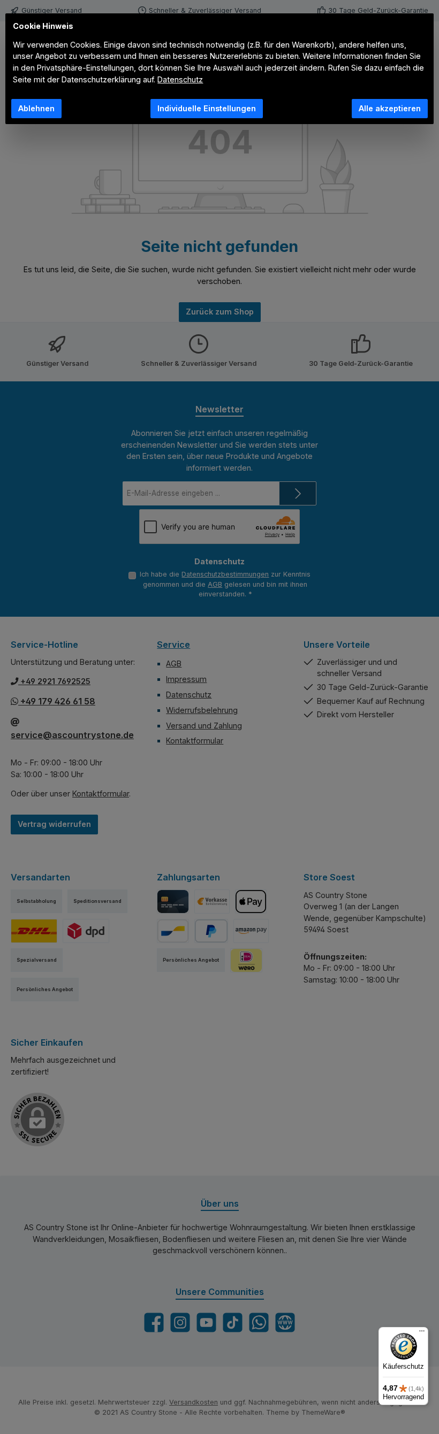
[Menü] (421, 1333)
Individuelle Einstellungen (206, 108)
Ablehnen (36, 108)
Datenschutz (180, 79)
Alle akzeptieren (390, 108)
